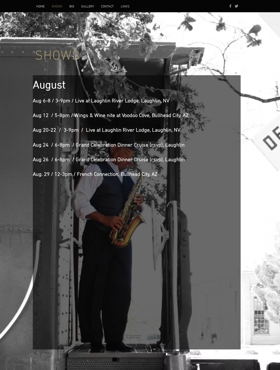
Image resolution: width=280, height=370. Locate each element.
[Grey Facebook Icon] (230, 6)
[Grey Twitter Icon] (236, 6)
